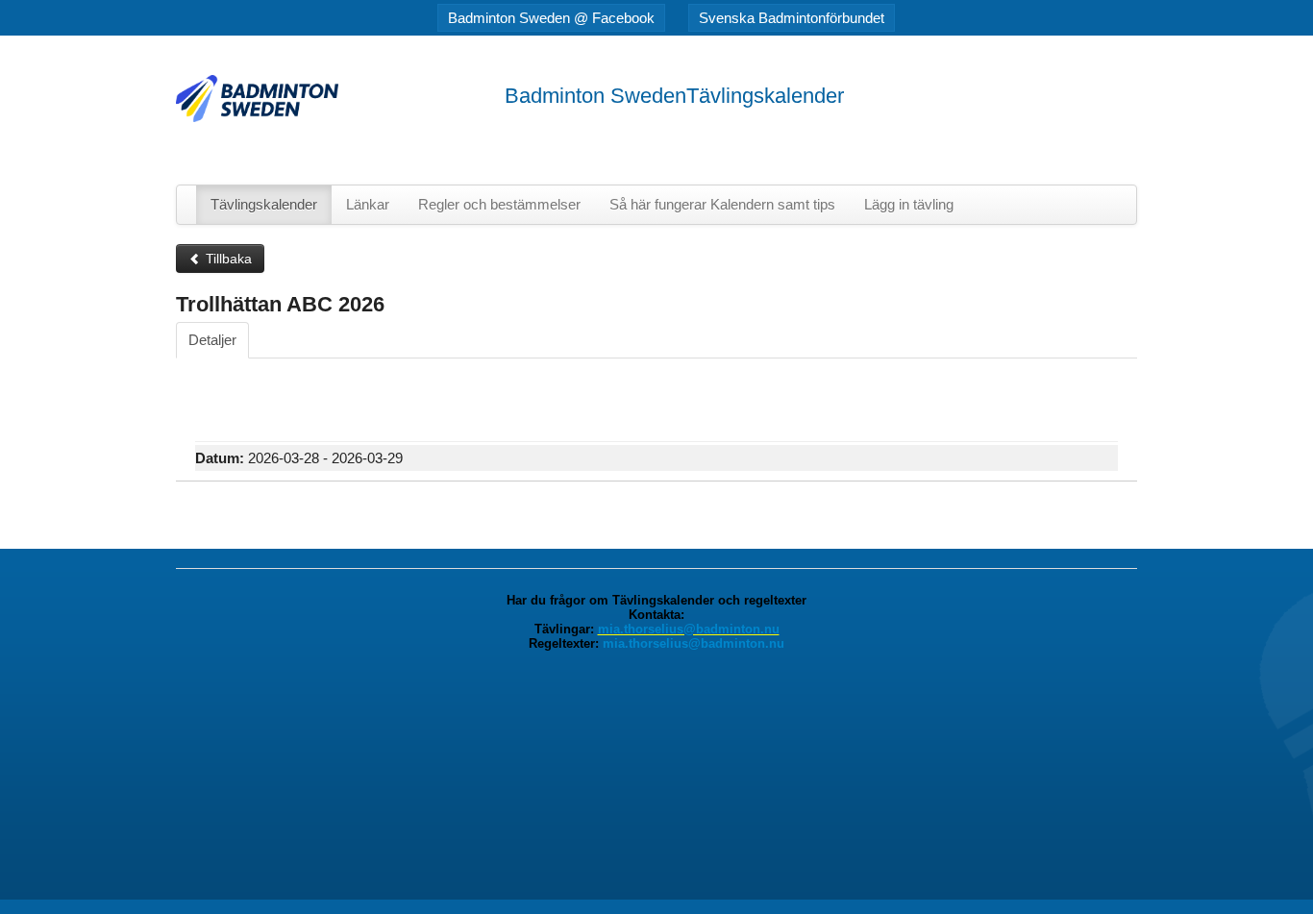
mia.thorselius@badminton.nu (689, 629)
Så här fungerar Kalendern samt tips (722, 204)
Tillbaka (227, 258)
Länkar (367, 204)
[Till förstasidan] (257, 98)
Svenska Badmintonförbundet (791, 18)
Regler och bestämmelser (499, 204)
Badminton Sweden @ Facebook (551, 18)
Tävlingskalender (264, 204)
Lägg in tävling (909, 204)
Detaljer (212, 340)
